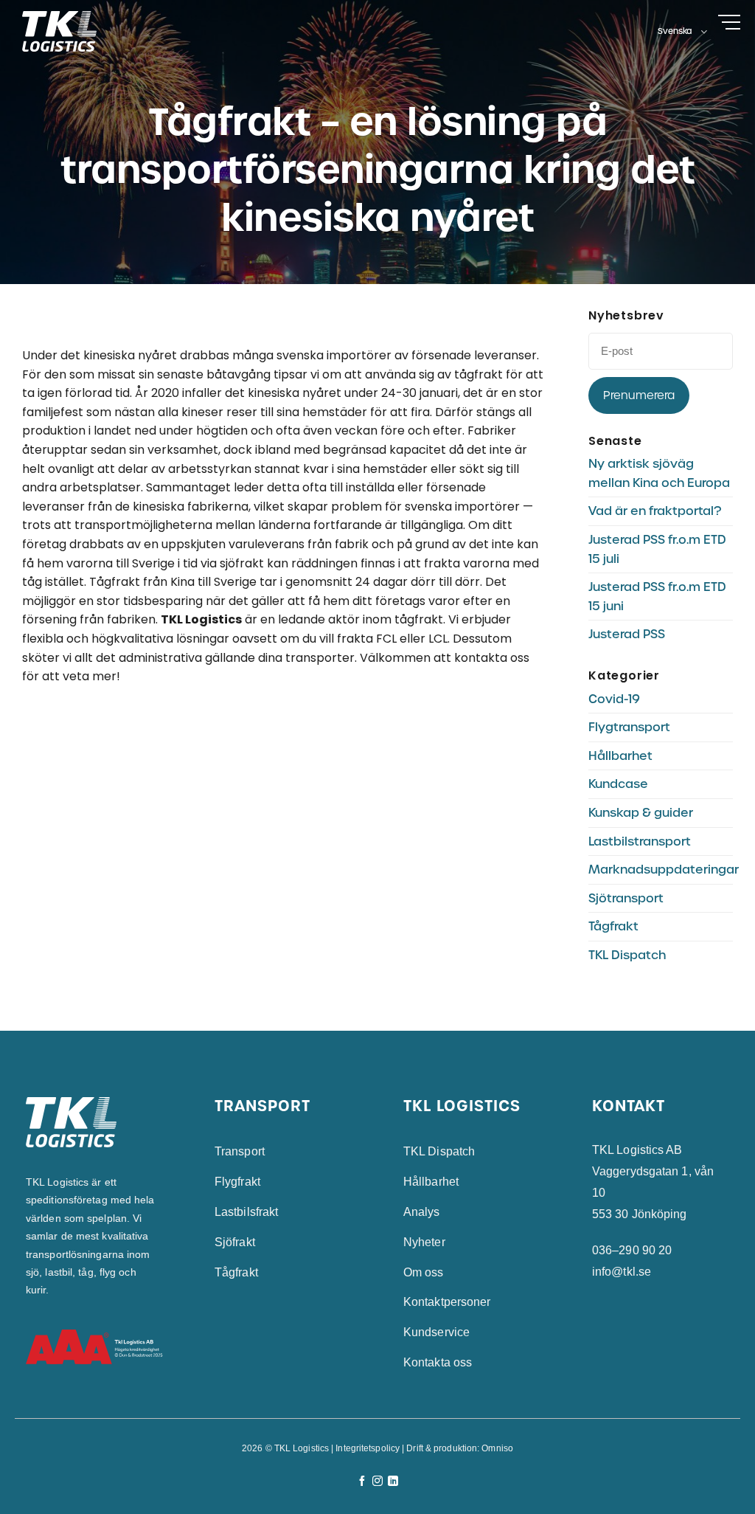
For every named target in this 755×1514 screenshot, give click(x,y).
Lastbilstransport (639, 841)
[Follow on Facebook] (362, 1481)
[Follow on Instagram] (377, 1481)
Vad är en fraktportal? (654, 511)
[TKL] (68, 31)
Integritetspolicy (367, 1448)
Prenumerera (639, 395)
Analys (421, 1212)
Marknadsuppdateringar (663, 869)
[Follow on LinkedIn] (393, 1481)
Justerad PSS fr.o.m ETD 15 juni (657, 596)
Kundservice (436, 1332)
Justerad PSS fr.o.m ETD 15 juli (657, 549)
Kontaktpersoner (447, 1302)
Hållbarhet (620, 756)
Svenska (675, 31)
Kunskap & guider (640, 812)
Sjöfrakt (235, 1242)
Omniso (497, 1448)
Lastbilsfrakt (246, 1212)
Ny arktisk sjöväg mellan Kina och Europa (659, 473)
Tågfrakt (613, 926)
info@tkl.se (621, 1271)
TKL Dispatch (627, 955)
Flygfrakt (237, 1181)
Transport (240, 1151)
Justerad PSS (626, 634)
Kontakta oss (437, 1362)
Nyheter (424, 1242)
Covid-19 (614, 699)
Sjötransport (626, 898)
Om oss (423, 1272)
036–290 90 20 (632, 1250)
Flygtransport (629, 727)
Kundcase (618, 784)
